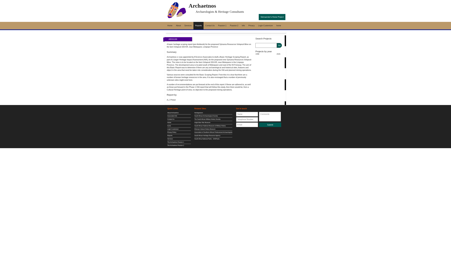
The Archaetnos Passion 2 (175, 145)
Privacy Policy (171, 132)
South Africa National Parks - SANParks (207, 139)
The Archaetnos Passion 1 (175, 142)
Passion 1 (222, 26)
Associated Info (172, 116)
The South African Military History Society (207, 119)
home (278, 26)
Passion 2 (234, 26)
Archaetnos (202, 6)
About (178, 26)
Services (188, 26)
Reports (198, 26)
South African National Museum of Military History (210, 126)
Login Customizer (265, 26)
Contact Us (210, 26)
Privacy (251, 26)
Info (243, 26)
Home (169, 26)
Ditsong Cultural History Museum (204, 129)
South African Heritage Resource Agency (207, 135)
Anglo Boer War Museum (202, 122)
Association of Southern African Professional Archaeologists (213, 132)
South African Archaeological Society (206, 116)
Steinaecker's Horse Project (272, 17)
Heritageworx (198, 113)
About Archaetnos (173, 113)
